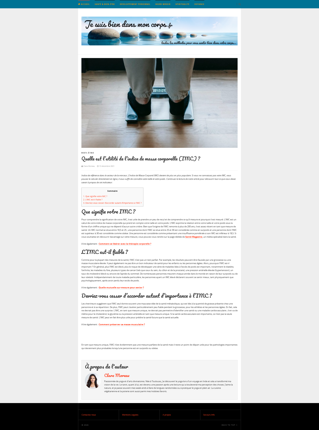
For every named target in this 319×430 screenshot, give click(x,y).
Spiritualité (182, 4)
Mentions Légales (130, 414)
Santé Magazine (193, 236)
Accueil (85, 4)
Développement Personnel (135, 4)
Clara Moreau (116, 375)
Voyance (199, 4)
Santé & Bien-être (105, 4)
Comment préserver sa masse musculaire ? (122, 324)
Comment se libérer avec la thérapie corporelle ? (125, 243)
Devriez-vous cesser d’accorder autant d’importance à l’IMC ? (112, 203)
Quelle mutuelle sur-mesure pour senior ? (121, 287)
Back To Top (229, 425)
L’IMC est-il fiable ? (92, 199)
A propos (167, 414)
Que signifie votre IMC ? (95, 196)
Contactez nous (89, 414)
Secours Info (209, 414)
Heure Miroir (162, 4)
